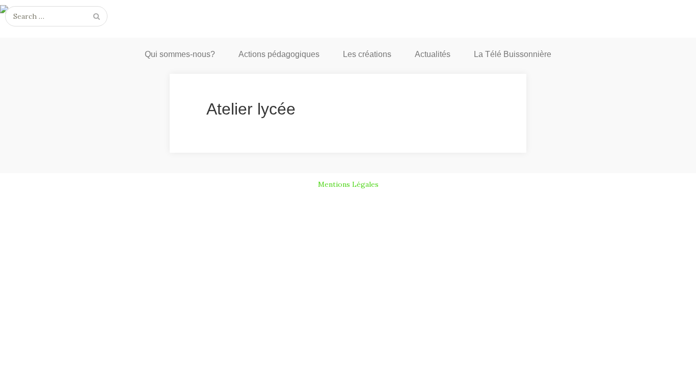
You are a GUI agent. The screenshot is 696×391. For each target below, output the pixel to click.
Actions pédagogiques (278, 54)
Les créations (367, 54)
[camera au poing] (348, 11)
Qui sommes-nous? (180, 54)
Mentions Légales (348, 184)
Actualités (432, 54)
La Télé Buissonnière (512, 54)
